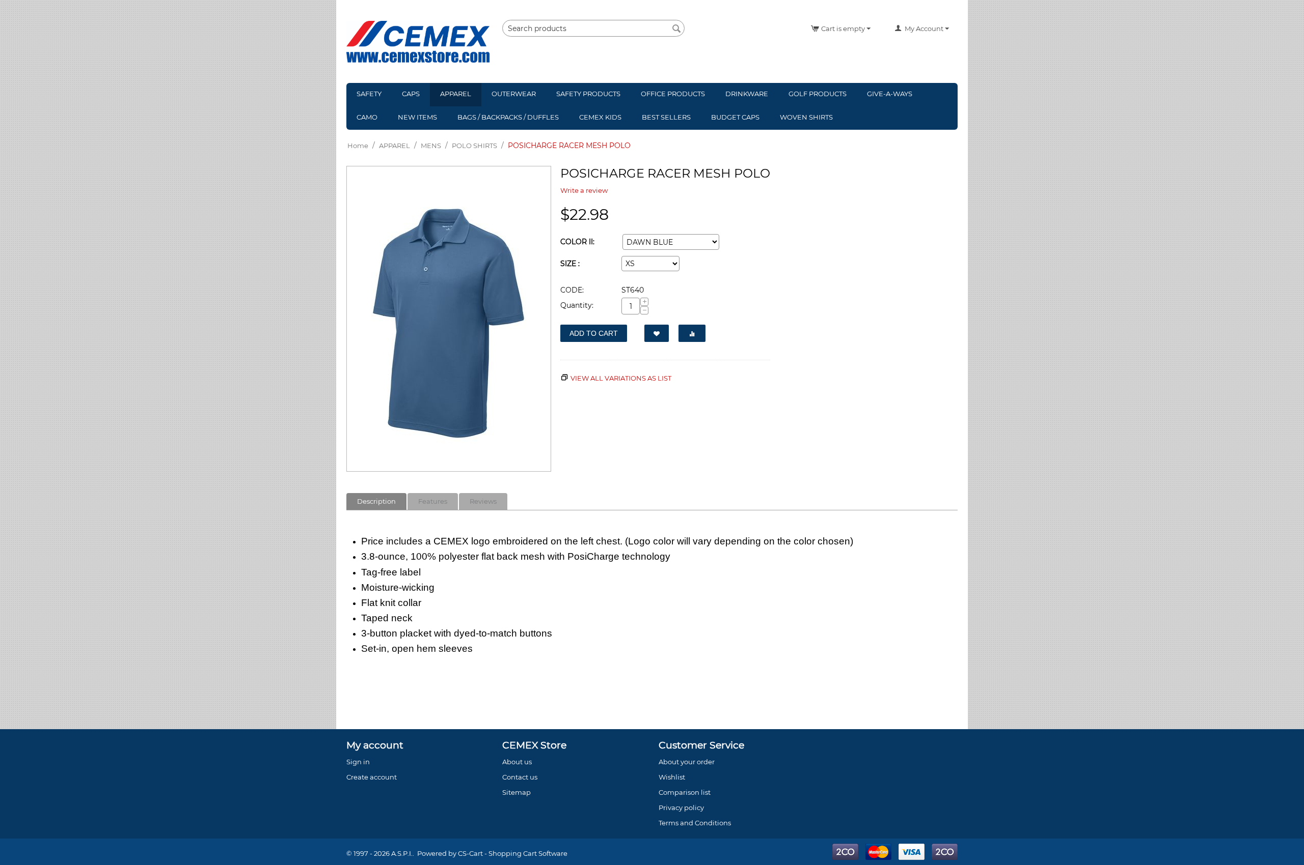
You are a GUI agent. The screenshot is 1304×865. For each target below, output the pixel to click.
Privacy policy (681, 807)
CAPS (411, 94)
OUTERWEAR (514, 94)
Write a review (584, 190)
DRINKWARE (746, 94)
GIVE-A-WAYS (889, 94)
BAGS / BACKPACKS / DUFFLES (508, 117)
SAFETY (369, 94)
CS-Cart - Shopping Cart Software (512, 853)
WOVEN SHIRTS (806, 117)
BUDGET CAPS (735, 117)
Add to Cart (593, 333)
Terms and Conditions (695, 823)
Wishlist (672, 777)
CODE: (572, 290)
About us (517, 762)
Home (357, 145)
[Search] (677, 29)
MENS (431, 145)
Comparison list (685, 792)
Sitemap (516, 792)
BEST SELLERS (666, 117)
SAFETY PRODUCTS (588, 94)
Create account (371, 777)
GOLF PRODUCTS (818, 94)
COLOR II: (577, 241)
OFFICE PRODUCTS (673, 94)
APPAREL (455, 94)
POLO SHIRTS (474, 145)
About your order (687, 762)
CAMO (367, 117)
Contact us (519, 777)
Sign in (358, 762)
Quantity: (576, 305)
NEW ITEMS (417, 117)
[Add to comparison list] (691, 333)
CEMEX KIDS (600, 117)
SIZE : (570, 263)
